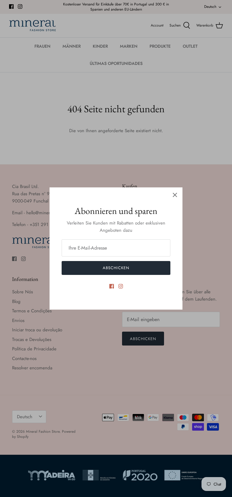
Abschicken (116, 268)
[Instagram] (120, 286)
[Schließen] (175, 195)
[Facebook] (111, 286)
